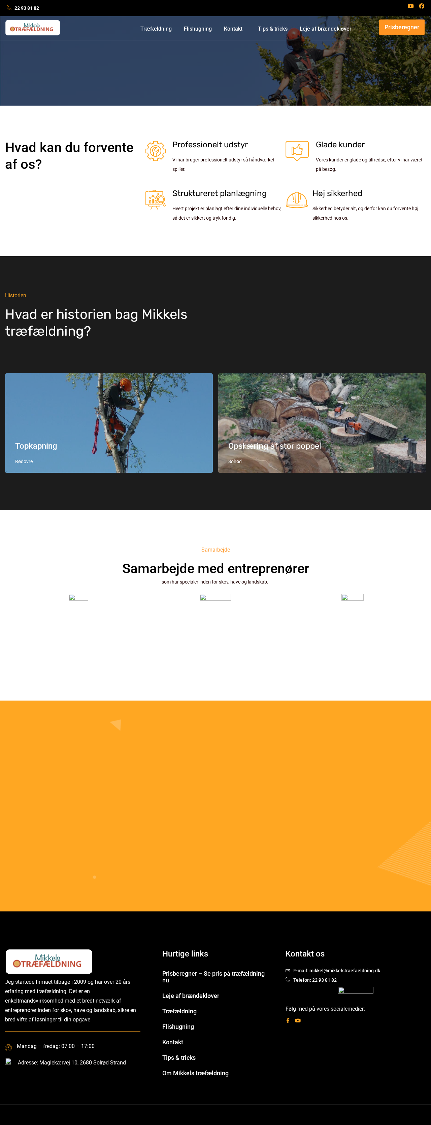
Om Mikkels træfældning (195, 1073)
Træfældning (156, 29)
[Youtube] (410, 6)
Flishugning (198, 29)
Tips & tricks (273, 29)
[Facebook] (421, 6)
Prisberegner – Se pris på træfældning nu (213, 977)
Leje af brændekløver (326, 29)
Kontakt (233, 29)
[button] (235, 29)
